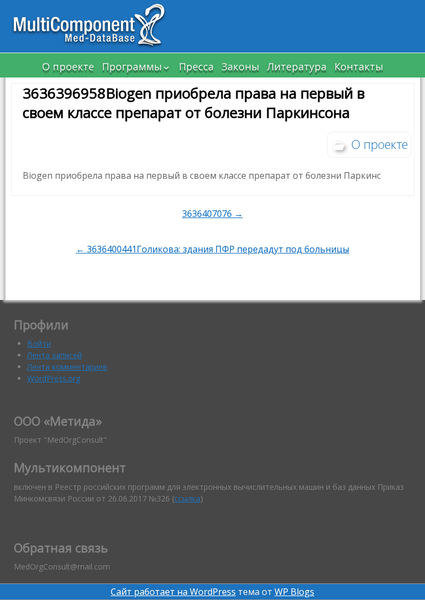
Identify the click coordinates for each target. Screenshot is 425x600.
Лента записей (54, 355)
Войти (39, 343)
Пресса (196, 66)
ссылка (187, 498)
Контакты (358, 66)
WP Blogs (294, 592)
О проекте (68, 66)
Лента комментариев (67, 366)
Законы (240, 66)
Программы (132, 66)
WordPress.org (53, 378)
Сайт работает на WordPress (173, 592)
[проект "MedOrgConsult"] (94, 26)
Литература (296, 66)
